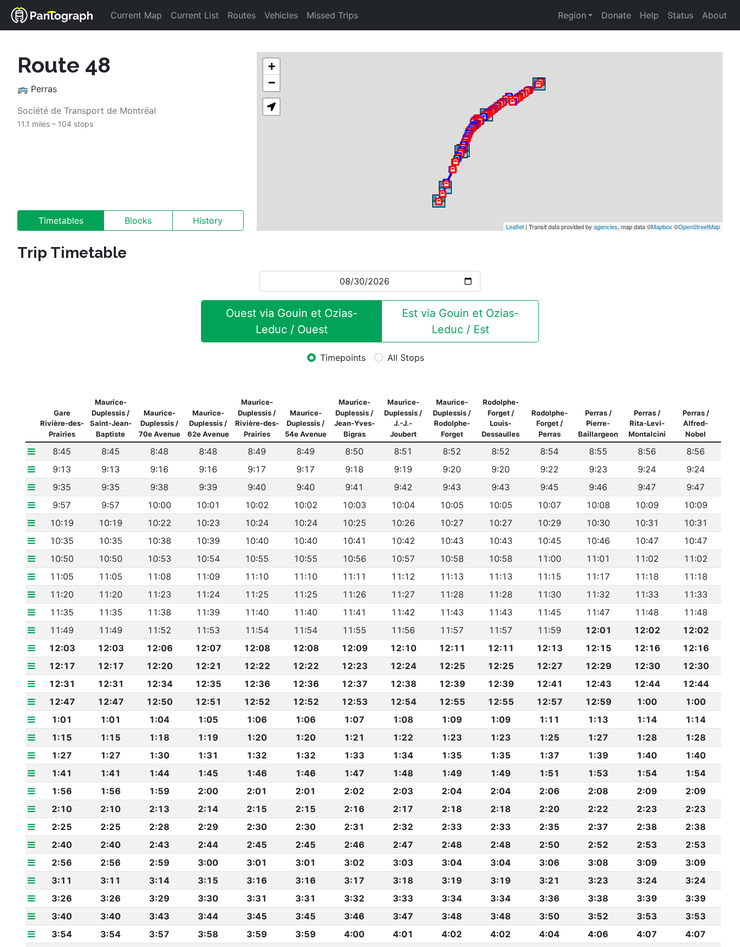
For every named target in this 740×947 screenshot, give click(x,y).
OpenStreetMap (699, 226)
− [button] (271, 82)
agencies (606, 226)
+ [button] (271, 66)
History (208, 220)
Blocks (138, 220)
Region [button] (572, 15)
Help (649, 15)
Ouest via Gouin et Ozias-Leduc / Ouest (292, 321)
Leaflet (515, 226)
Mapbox (661, 226)
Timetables (60, 220)
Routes (242, 15)
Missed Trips (332, 15)
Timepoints (343, 357)
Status (680, 15)
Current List (195, 15)
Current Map (136, 15)
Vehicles (281, 15)
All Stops (405, 357)
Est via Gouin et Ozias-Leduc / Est (460, 321)
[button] (271, 107)
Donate (616, 15)
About (714, 15)
